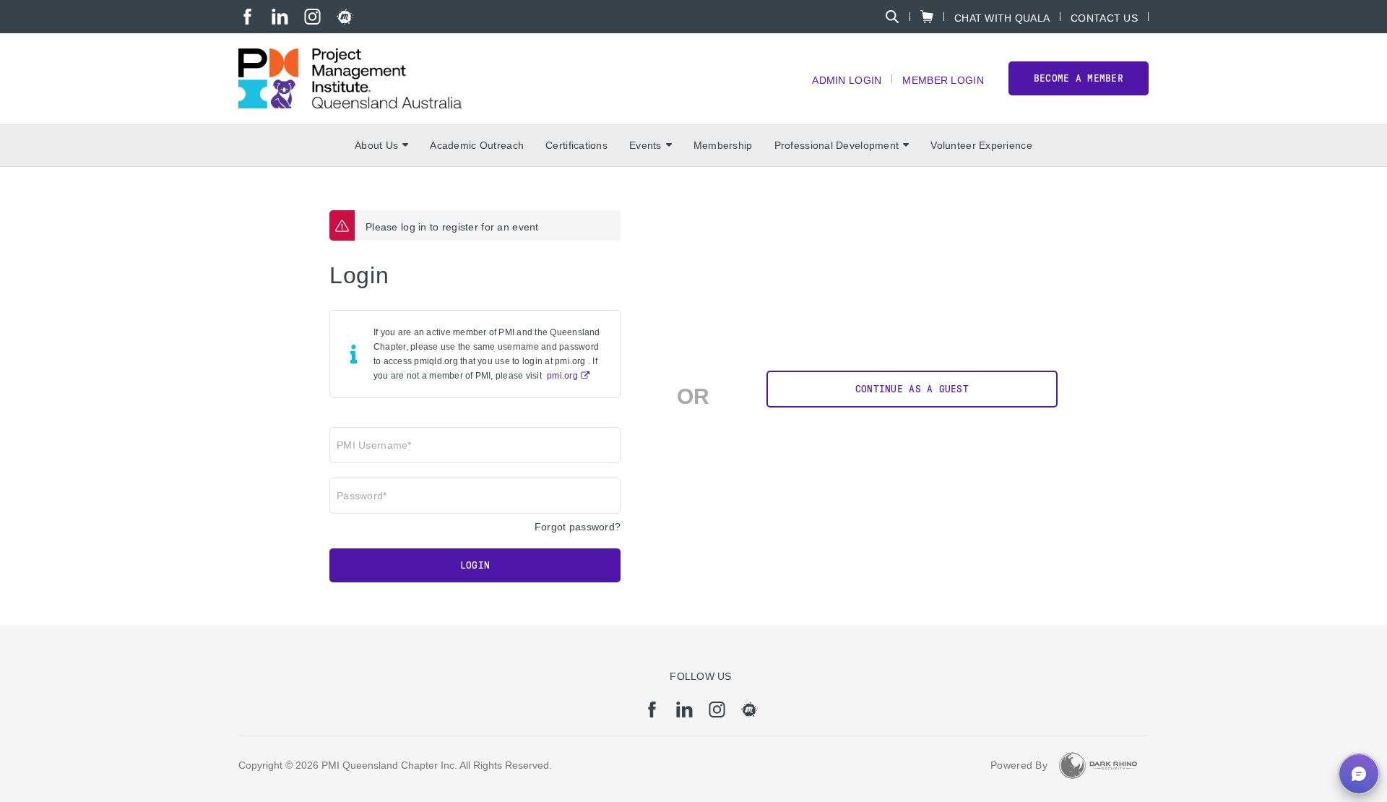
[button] (1359, 774)
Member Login (942, 79)
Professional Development (836, 145)
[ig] (312, 17)
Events (645, 145)
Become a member (1078, 78)
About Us (376, 145)
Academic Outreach (477, 145)
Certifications (576, 145)
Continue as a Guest (912, 389)
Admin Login (846, 79)
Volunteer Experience (981, 145)
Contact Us (1104, 17)
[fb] (247, 17)
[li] (280, 17)
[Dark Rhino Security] (1098, 765)
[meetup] (345, 17)
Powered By (1018, 765)
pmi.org (562, 376)
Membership (723, 145)
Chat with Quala (1002, 17)
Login (475, 565)
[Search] (892, 16)
